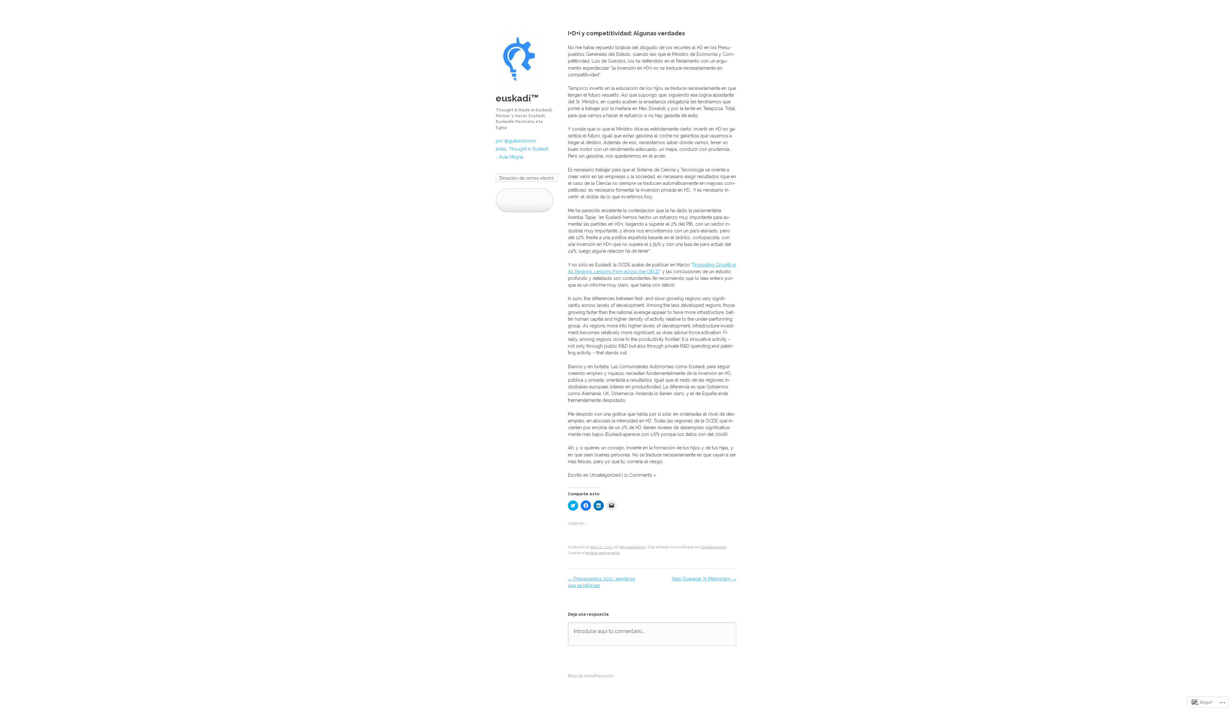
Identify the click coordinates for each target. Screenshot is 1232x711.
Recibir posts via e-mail (524, 200)
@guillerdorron (633, 547)
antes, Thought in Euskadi (522, 149)
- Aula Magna (509, 157)
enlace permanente (603, 553)
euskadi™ (517, 98)
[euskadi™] (518, 89)
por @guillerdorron (516, 140)
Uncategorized (713, 547)
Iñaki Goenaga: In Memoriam (704, 578)
